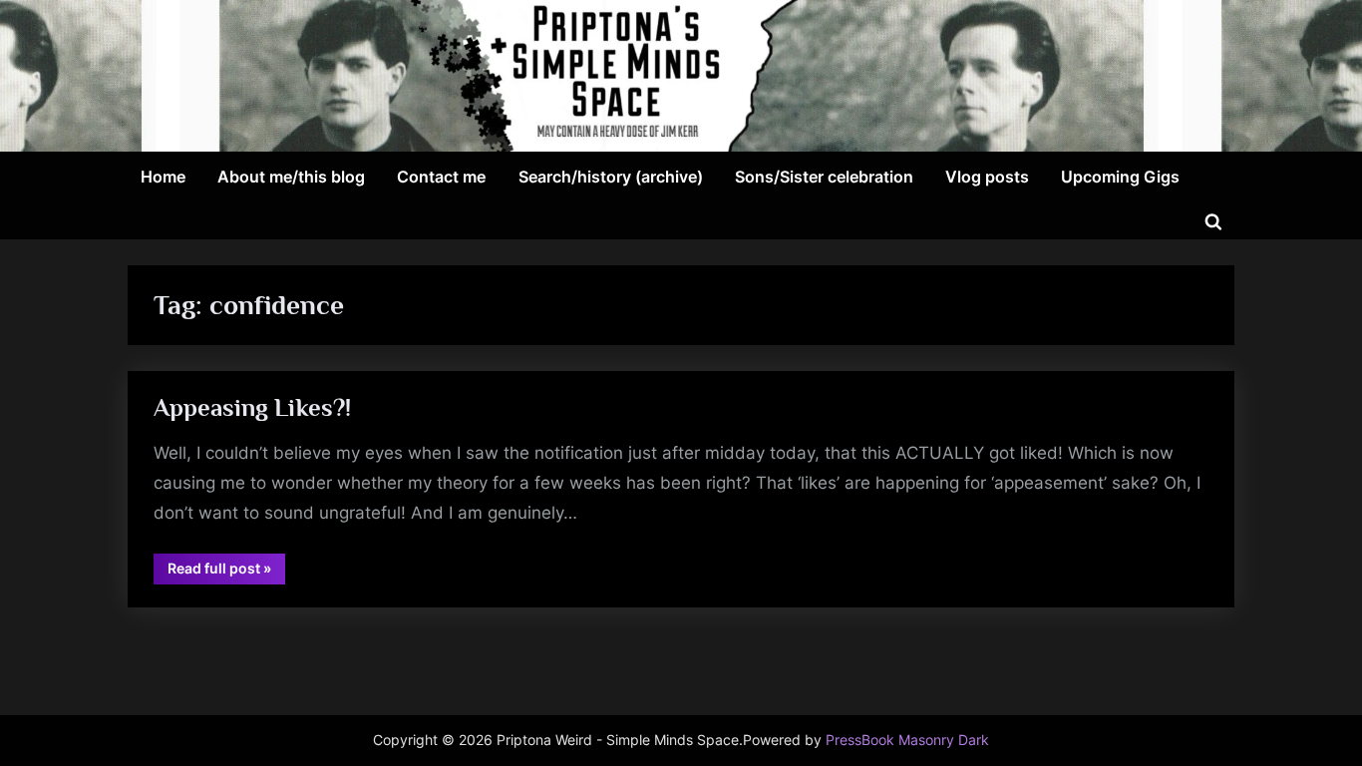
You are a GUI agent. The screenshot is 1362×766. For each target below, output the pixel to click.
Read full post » (226, 571)
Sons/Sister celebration (824, 177)
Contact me (441, 177)
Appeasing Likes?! (252, 407)
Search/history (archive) (610, 177)
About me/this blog (291, 177)
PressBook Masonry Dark (907, 740)
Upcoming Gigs (1120, 177)
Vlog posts (987, 177)
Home (163, 177)
